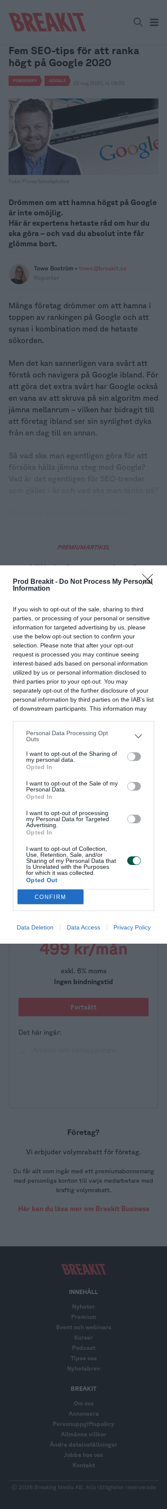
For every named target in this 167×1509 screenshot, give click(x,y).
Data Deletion (35, 927)
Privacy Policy (132, 927)
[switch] (134, 756)
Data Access (83, 927)
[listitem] (83, 736)
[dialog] (83, 754)
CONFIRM (50, 897)
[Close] (150, 582)
